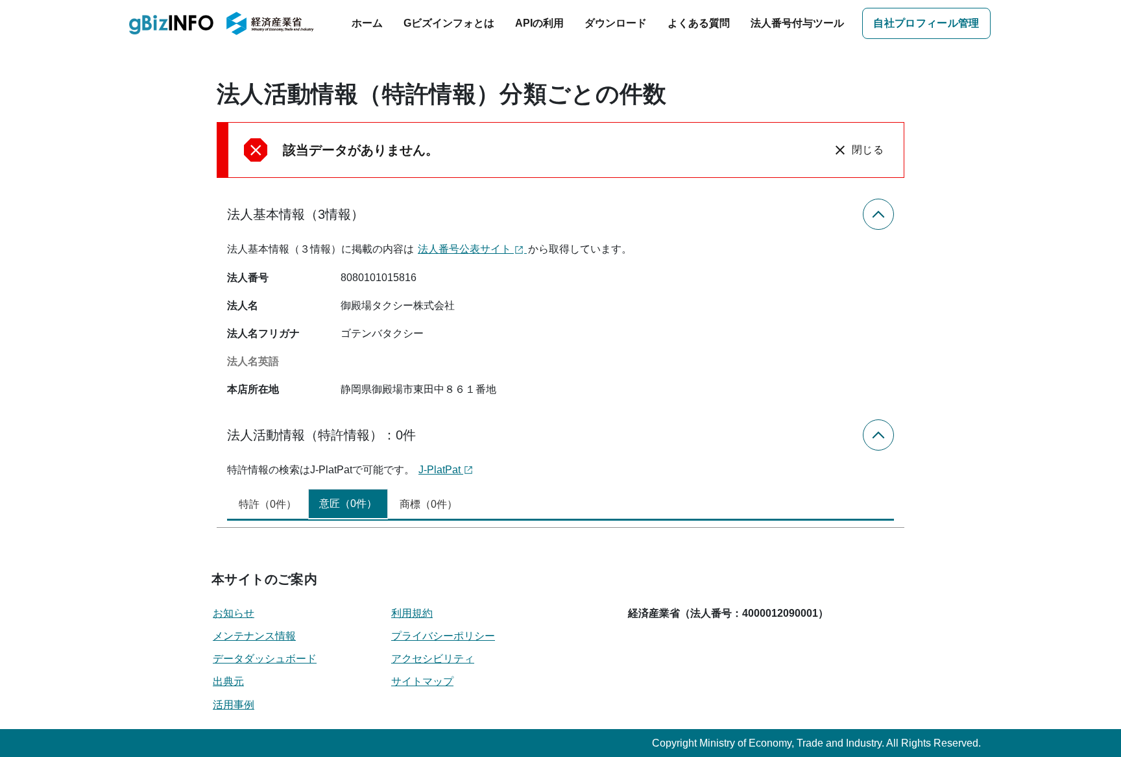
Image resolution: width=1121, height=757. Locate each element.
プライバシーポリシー (443, 635)
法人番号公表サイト (466, 248)
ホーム (367, 23)
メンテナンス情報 (254, 635)
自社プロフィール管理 (926, 23)
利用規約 (412, 613)
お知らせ (233, 613)
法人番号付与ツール (797, 23)
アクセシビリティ (432, 658)
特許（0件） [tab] (267, 504)
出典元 (228, 681)
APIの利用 (539, 23)
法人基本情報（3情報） (295, 214)
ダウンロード (616, 23)
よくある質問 (699, 23)
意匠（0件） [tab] (348, 503)
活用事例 (233, 704)
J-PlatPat (440, 469)
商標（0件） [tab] (428, 504)
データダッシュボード (265, 658)
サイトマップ (422, 681)
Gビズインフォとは (449, 23)
